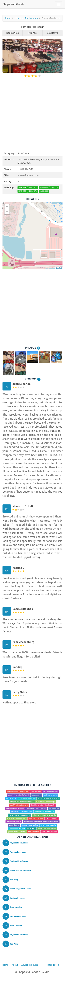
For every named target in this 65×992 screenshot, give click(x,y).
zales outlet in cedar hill (15, 808)
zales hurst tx (35, 792)
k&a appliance (54, 808)
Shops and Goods (13, 4)
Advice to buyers (29, 964)
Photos (32, 33)
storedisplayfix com (13, 822)
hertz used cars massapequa (19, 815)
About (15, 964)
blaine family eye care (17, 828)
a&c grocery (31, 828)
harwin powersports (48, 825)
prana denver (14, 825)
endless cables (33, 832)
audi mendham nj (50, 795)
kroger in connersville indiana (48, 798)
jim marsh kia (11, 798)
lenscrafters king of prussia (36, 808)
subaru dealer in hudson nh (17, 792)
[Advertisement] (32, 114)
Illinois (18, 18)
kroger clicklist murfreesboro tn (22, 802)
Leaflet (59, 268)
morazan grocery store (26, 798)
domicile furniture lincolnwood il (43, 805)
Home (8, 18)
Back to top (53, 964)
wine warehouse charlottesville (44, 815)
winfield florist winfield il (44, 812)
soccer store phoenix (49, 832)
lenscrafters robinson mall (16, 818)
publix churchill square (17, 832)
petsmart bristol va (36, 818)
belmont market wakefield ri (18, 795)
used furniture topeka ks (19, 805)
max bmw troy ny (52, 818)
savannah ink (36, 795)
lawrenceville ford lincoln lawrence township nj (41, 822)
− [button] (7, 212)
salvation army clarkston (47, 828)
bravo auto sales (26, 812)
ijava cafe (14, 812)
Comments (52, 33)
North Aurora (31, 18)
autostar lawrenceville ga (45, 802)
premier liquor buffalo (30, 825)
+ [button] (7, 207)
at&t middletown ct (50, 792)
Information (12, 33)
